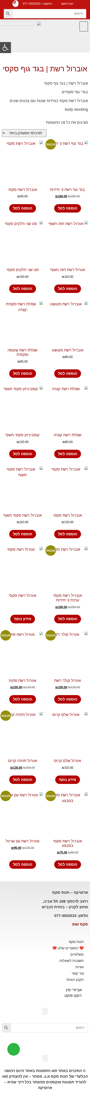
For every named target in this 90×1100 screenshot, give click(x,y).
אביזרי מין (74, 990)
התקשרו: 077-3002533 (37, 3)
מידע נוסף (22, 619)
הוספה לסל (67, 208)
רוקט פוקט (73, 996)
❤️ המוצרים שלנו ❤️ (68, 948)
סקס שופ (80, 924)
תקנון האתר (75, 980)
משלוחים (77, 954)
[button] (84, 26)
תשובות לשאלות (71, 961)
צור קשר (78, 973)
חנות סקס (76, 942)
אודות (79, 967)
